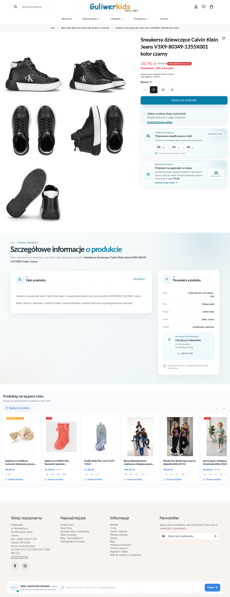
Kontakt (114, 524)
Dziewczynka (90, 18)
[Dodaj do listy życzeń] (223, 38)
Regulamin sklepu (119, 551)
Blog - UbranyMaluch (71, 538)
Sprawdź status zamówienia (74, 531)
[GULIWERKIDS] (115, 6)
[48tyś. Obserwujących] (15, 566)
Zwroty (114, 538)
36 (144, 89)
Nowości (67, 18)
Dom (53, 28)
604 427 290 (187, 353)
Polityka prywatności (121, 544)
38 (163, 89)
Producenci (140, 18)
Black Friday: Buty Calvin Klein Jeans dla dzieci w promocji (85, 28)
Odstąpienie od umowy (72, 541)
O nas (113, 528)
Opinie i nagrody (118, 531)
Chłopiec (116, 18)
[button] (211, 7)
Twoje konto (66, 524)
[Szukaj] (15, 6)
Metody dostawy (119, 534)
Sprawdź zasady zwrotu (165, 183)
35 (172, 89)
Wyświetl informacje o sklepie (159, 122)
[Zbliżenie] (58, 42)
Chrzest (164, 18)
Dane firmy (66, 528)
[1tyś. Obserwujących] (25, 566)
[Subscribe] (215, 536)
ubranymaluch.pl (19, 556)
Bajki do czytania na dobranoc (125, 554)
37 (153, 89)
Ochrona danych (118, 548)
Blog (112, 541)
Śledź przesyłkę (68, 534)
